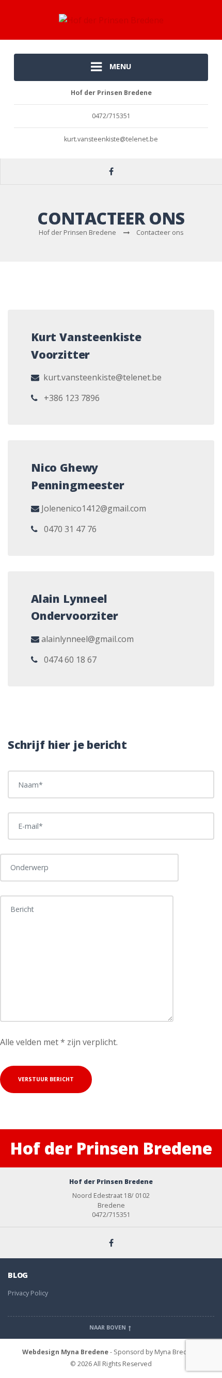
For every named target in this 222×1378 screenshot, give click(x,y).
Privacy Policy (28, 1293)
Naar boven (108, 1327)
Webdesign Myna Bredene (65, 1352)
